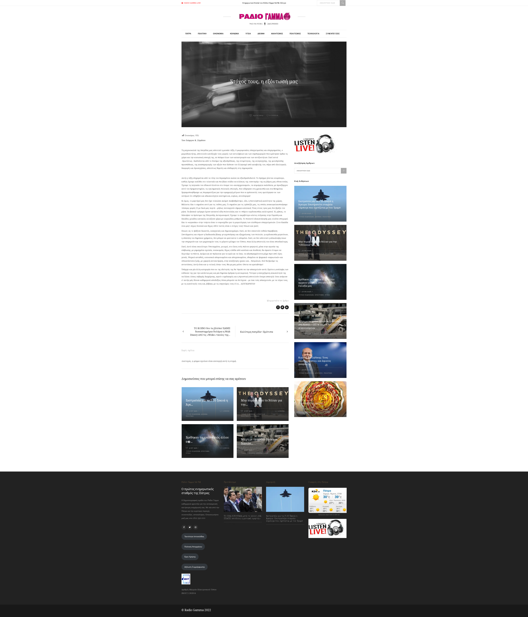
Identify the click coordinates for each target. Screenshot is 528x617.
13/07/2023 (231, 524)
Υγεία (188, 453)
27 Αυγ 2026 (193, 411)
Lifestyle (260, 414)
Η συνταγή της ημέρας (310, 403)
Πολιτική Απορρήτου (193, 547)
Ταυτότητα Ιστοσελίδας (194, 536)
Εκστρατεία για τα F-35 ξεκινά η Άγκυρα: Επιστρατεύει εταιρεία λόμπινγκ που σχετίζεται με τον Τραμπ (319, 204)
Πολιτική (189, 416)
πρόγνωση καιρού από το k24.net (329, 514)
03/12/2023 (258, 115)
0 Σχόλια (274, 115)
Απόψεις (319, 373)
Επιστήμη (205, 451)
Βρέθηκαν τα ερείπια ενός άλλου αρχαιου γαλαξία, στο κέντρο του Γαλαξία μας (316, 283)
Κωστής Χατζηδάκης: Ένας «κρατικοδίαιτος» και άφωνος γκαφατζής (314, 361)
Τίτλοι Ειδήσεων (193, 414)
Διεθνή (204, 414)
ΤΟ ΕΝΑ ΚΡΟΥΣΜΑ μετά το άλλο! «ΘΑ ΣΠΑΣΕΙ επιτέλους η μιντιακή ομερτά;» (242, 517)
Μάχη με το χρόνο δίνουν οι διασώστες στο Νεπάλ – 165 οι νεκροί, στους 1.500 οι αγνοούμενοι (319, 324)
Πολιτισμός (254, 416)
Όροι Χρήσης (190, 557)
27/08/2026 (306, 213)
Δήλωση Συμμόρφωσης (194, 567)
